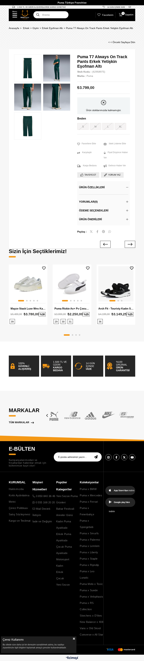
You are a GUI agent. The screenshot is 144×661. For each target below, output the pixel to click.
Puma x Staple (88, 558)
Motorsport (62, 559)
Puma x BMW (88, 489)
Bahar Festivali (65, 508)
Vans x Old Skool (90, 628)
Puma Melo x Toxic (91, 583)
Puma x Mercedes (91, 495)
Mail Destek (42, 508)
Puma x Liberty (89, 552)
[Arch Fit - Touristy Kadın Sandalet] (115, 283)
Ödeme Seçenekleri (93, 210)
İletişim (36, 515)
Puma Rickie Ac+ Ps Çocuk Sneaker (72, 308)
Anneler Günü (64, 515)
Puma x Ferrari (89, 501)
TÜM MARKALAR (19, 422)
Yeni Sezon (63, 584)
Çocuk (60, 578)
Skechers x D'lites (91, 615)
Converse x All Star (91, 634)
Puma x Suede (89, 590)
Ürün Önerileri (90, 219)
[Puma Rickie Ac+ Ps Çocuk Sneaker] (72, 283)
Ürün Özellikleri (92, 187)
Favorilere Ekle (44, 268)
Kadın (59, 565)
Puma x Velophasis (91, 596)
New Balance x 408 (91, 621)
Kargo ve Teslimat (20, 520)
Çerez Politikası (18, 508)
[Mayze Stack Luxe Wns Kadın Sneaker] (28, 283)
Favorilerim (107, 15)
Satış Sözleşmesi (19, 514)
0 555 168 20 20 (45, 502)
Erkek (59, 571)
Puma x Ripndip (89, 564)
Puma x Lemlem (90, 545)
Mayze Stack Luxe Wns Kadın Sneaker (28, 308)
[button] (21, 300)
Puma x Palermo (90, 539)
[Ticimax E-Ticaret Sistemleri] (72, 658)
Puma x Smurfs (89, 533)
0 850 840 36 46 (45, 496)
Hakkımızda (16, 489)
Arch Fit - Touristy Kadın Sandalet (115, 308)
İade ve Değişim (42, 521)
